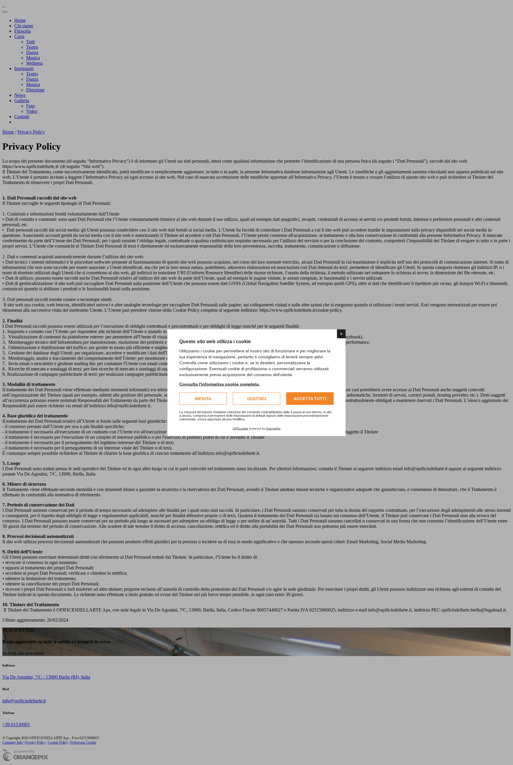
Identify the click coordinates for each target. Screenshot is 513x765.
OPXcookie (240, 428)
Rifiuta (203, 398)
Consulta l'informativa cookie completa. (219, 383)
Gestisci (256, 398)
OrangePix (273, 428)
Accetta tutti (310, 398)
